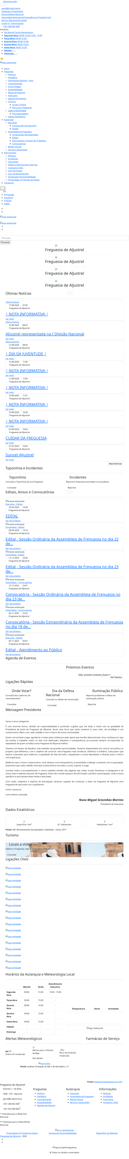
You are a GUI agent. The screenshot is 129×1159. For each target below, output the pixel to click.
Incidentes (13, 158)
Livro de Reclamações (18, 173)
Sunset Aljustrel (20, 454)
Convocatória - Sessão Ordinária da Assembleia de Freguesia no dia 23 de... (63, 597)
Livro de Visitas (15, 170)
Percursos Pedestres (22, 107)
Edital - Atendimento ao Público (34, 649)
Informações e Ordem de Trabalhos (29, 140)
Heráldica (12, 77)
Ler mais (10, 318)
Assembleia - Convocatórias (19, 582)
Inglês (7, 203)
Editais (15, 128)
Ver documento (13, 520)
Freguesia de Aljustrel (10, 1136)
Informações (10, 152)
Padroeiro (13, 95)
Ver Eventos (116, 677)
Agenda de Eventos (17, 98)
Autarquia (8, 119)
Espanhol (8, 197)
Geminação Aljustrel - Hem (20, 80)
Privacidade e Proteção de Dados (24, 179)
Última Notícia (12, 302)
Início (6, 68)
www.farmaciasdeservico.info (108, 1081)
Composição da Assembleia (25, 134)
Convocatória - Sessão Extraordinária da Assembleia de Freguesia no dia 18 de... (64, 624)
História (12, 74)
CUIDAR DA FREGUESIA (26, 438)
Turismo (12, 101)
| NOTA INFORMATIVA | (27, 314)
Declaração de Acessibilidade (22, 176)
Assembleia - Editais (15, 527)
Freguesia (8, 71)
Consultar (12, 487)
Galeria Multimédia (17, 110)
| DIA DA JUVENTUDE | (26, 353)
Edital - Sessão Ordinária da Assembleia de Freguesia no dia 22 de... (62, 541)
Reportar (72, 487)
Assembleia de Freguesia (20, 131)
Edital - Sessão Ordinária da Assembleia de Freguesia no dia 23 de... (62, 569)
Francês (7, 200)
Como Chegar (14, 86)
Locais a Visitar (19, 104)
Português (9, 194)
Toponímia (13, 161)
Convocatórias (19, 143)
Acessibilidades (15, 89)
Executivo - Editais (14, 504)
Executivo (12, 122)
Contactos (9, 182)
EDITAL (12, 516)
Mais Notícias (115, 463)
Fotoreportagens (20, 113)
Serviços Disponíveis (17, 149)
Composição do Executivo (24, 125)
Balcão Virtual (14, 146)
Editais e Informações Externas (23, 164)
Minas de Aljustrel (16, 92)
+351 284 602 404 (11, 26)
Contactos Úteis (15, 167)
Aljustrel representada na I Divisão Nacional (45, 333)
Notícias (12, 155)
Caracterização (15, 83)
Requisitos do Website (107, 1133)
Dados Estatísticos (17, 116)
